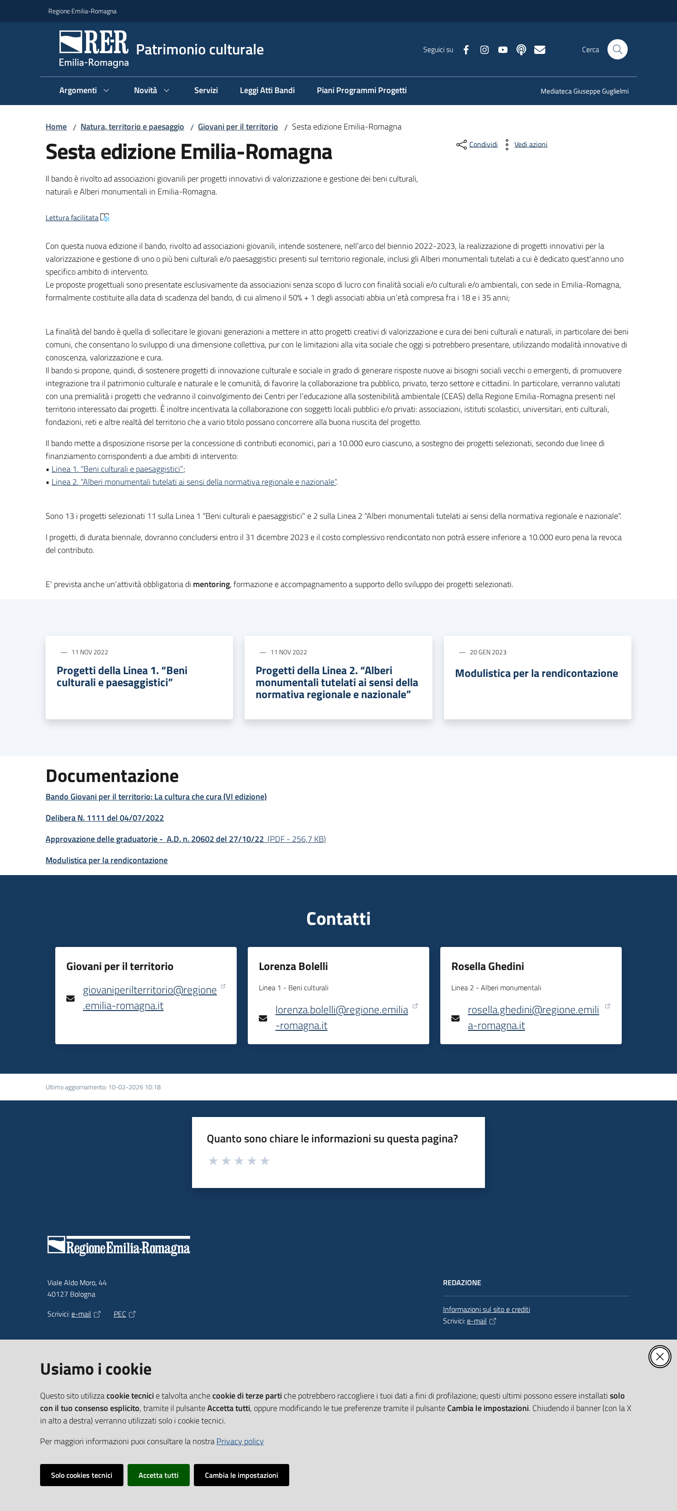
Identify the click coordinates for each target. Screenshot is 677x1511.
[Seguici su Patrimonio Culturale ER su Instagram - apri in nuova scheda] (481, 48)
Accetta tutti (159, 1475)
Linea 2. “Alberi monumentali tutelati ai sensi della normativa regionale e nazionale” (194, 482)
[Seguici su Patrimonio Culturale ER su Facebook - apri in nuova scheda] (462, 48)
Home (56, 126)
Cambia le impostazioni (241, 1475)
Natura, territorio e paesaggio (132, 126)
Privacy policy (240, 1441)
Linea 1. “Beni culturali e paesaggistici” (117, 469)
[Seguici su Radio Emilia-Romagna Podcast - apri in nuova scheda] (517, 48)
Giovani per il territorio (238, 126)
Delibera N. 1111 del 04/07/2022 (105, 817)
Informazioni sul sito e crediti (486, 1309)
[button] (618, 49)
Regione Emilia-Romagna (82, 11)
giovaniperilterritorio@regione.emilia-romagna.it (150, 997)
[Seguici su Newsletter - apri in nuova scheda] (536, 48)
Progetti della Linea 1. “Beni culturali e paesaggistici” (122, 676)
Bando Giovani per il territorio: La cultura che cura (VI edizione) (156, 796)
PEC (120, 1313)
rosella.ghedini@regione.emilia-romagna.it (533, 1017)
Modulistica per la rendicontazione (536, 673)
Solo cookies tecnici (81, 1475)
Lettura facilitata (72, 217)
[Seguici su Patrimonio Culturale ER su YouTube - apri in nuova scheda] (499, 48)
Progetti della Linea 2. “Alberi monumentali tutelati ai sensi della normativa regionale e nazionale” (337, 682)
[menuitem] (579, 92)
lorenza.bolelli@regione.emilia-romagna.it (341, 1017)
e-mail (81, 1313)
